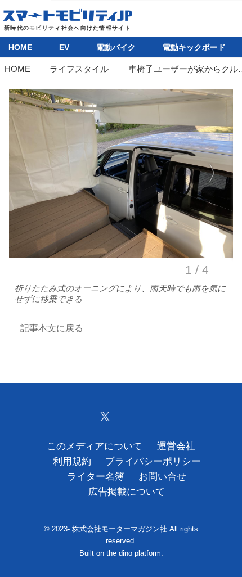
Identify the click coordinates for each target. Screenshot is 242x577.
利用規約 (72, 461)
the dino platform (133, 553)
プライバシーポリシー (153, 461)
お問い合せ (162, 476)
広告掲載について (126, 491)
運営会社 (176, 446)
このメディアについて (94, 446)
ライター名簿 (95, 476)
